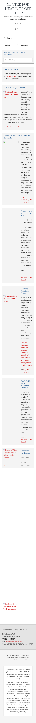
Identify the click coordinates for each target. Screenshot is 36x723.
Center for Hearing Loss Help (18, 8)
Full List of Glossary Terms (25, 459)
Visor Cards (11, 76)
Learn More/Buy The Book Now (26, 199)
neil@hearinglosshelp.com (14, 641)
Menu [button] (19, 23)
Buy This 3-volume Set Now (14, 127)
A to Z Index (25, 465)
